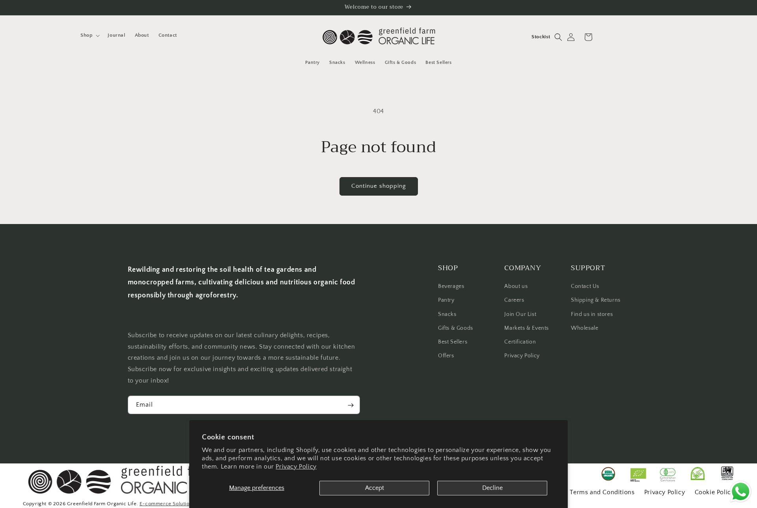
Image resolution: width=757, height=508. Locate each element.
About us (516, 287)
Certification (520, 342)
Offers (446, 356)
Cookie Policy (715, 492)
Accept (374, 487)
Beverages (451, 287)
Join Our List (520, 314)
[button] (89, 35)
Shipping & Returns (596, 300)
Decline (492, 487)
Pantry (446, 300)
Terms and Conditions (602, 492)
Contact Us (585, 287)
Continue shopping (378, 186)
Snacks (447, 314)
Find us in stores (592, 314)
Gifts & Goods (455, 328)
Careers (514, 300)
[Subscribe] (351, 405)
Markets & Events (526, 328)
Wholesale (584, 328)
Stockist (540, 36)
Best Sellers (452, 342)
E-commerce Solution (166, 503)
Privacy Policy (296, 466)
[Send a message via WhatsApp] (740, 491)
